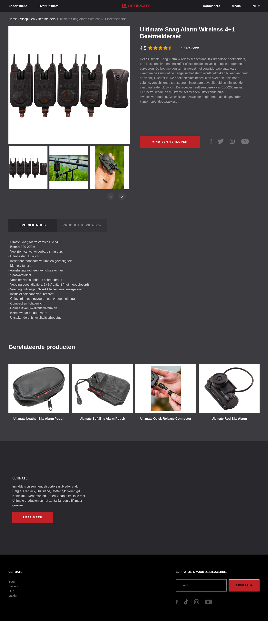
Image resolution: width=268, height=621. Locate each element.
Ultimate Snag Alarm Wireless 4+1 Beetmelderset (93, 19)
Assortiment (17, 6)
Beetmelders (47, 19)
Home (12, 19)
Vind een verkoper (170, 141)
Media (236, 6)
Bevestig (244, 585)
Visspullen (27, 19)
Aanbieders (211, 6)
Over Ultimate (48, 6)
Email (184, 585)
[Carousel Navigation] (71, 83)
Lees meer (32, 517)
